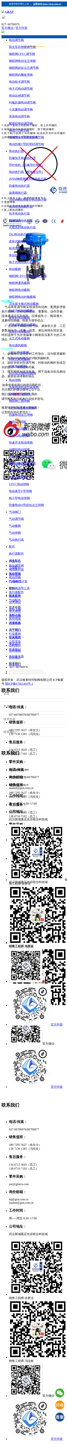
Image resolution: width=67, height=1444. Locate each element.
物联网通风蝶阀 (19, 283)
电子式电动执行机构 (22, 262)
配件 (12, 546)
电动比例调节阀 (19, 95)
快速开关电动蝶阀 (21, 310)
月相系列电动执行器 (22, 227)
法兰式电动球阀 (19, 435)
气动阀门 (15, 512)
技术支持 (15, 595)
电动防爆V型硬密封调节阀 (26, 137)
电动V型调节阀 (19, 130)
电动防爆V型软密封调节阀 (26, 144)
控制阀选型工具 (19, 588)
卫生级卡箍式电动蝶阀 (24, 303)
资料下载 (15, 609)
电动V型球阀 (17, 421)
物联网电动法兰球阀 (22, 60)
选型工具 (15, 574)
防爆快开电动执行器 (22, 158)
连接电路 (15, 623)
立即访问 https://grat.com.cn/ (47, 4)
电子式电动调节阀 (21, 88)
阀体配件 (15, 560)
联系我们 (15, 664)
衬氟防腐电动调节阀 (22, 102)
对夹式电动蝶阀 (19, 359)
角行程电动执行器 (21, 206)
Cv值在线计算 (18, 581)
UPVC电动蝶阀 (19, 352)
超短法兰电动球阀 (21, 456)
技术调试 (15, 602)
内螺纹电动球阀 (19, 449)
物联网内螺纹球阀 (21, 74)
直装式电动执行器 (21, 241)
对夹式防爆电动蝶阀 (22, 324)
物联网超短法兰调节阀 (24, 67)
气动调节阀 (16, 518)
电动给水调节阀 (19, 81)
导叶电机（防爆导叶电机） (27, 165)
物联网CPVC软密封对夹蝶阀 (28, 276)
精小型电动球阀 (19, 498)
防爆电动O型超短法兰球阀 (26, 505)
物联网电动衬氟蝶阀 (22, 296)
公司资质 (15, 650)
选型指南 (15, 616)
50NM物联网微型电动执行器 (28, 199)
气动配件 (15, 567)
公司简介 (15, 657)
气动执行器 (16, 539)
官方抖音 (21, 27)
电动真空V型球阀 (20, 491)
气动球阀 (15, 532)
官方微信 (7, 27)
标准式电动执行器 (21, 248)
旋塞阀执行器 (18, 192)
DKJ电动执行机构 (20, 234)
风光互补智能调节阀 (22, 47)
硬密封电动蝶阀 (19, 317)
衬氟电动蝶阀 (18, 366)
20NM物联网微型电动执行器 (28, 178)
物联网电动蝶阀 (19, 289)
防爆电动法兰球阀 (21, 414)
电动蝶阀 (15, 269)
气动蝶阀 (15, 525)
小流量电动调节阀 (21, 109)
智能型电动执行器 (21, 220)
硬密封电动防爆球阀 (22, 463)
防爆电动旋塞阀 (19, 394)
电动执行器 (16, 151)
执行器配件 (16, 553)
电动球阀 (15, 380)
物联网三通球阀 (19, 400)
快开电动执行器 (19, 213)
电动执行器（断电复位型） (27, 171)
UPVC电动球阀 (19, 484)
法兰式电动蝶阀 (19, 338)
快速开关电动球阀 (21, 442)
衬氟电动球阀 (18, 428)
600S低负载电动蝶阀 (22, 373)
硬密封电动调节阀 (21, 123)
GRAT (9, 12)
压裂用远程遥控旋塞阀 (24, 387)
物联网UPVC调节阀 (22, 54)
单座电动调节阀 (19, 116)
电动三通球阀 (18, 477)
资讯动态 (15, 643)
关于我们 (15, 630)
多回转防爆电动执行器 (24, 255)
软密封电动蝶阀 (19, 331)
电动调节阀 (16, 40)
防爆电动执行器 (19, 185)
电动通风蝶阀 (18, 345)
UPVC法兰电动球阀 (22, 407)
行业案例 (15, 636)
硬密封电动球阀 (19, 470)
